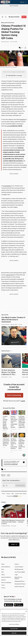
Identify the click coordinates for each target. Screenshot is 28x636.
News (2, 564)
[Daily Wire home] (14, 17)
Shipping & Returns (19, 581)
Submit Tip (14, 544)
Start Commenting (14, 395)
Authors (3, 580)
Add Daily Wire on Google (15, 75)
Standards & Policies (20, 584)
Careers (17, 564)
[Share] (25, 47)
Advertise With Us (6, 577)
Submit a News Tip (19, 586)
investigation (7, 186)
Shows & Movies (5, 566)
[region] (14, 622)
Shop (2, 569)
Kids (2, 572)
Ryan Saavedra (5, 41)
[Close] (26, 611)
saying (9, 126)
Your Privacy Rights (20, 572)
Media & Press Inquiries (18, 578)
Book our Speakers (6, 582)
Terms (3, 585)
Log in (23, 401)
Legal (16, 574)
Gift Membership (19, 569)
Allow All (14, 633)
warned (8, 275)
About (3, 574)
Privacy (3, 587)
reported (7, 107)
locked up (22, 119)
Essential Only (14, 628)
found (3, 247)
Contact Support (19, 566)
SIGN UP (24, 16)
